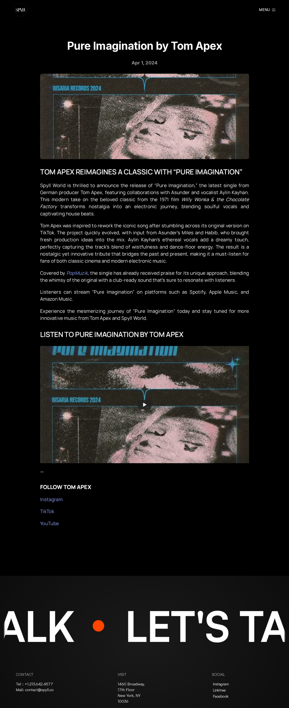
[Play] (144, 404)
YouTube (49, 523)
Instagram (51, 499)
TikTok (47, 511)
